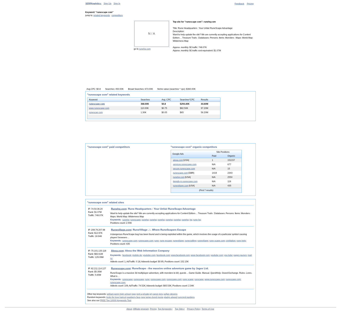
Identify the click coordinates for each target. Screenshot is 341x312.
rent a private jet (144, 294)
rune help (241, 240)
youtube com (217, 255)
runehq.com (145, 49)
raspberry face (133, 297)
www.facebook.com (180, 255)
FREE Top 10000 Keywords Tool (115, 300)
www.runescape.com (215, 279)
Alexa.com (117, 250)
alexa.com (178, 160)
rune (156, 240)
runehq (125, 220)
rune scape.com (217, 240)
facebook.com (163, 255)
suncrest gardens (186, 297)
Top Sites (179, 309)
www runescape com (99, 108)
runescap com (96, 112)
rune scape (188, 279)
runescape (135, 220)
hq (191, 220)
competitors (117, 15)
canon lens (157, 294)
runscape (199, 279)
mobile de (137, 255)
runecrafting (190, 240)
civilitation (231, 240)
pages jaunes (240, 255)
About (129, 309)
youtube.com (149, 255)
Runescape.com (121, 268)
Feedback (239, 3)
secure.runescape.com (184, 168)
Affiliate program (141, 309)
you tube (228, 255)
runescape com (97, 104)
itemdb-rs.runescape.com (185, 181)
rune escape (166, 240)
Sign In (116, 3)
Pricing (250, 3)
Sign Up (107, 3)
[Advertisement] (107, 42)
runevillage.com (180, 185)
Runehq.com (118, 208)
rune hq (197, 220)
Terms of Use (208, 309)
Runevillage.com (121, 229)
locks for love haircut (116, 297)
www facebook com (200, 255)
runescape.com (180, 173)
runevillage (178, 240)
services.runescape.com (184, 164)
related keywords (101, 15)
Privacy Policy (194, 309)
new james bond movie (152, 297)
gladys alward (170, 297)
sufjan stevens (170, 294)
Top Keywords (164, 309)
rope (133, 294)
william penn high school (119, 294)
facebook (126, 255)
